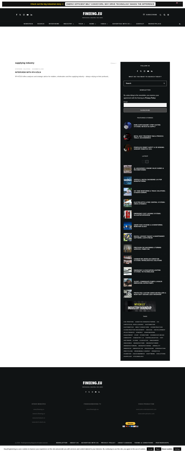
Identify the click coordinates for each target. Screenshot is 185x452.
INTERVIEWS (54, 24)
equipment (129, 335)
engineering (150, 332)
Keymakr (128, 340)
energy (140, 332)
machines (128, 343)
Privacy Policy (150, 98)
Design (149, 329)
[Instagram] (24, 15)
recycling (129, 351)
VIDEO (103, 24)
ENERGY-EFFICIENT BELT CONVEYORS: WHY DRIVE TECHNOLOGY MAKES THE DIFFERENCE (110, 4)
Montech (128, 348)
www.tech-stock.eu (38, 422)
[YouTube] (28, 15)
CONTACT (140, 24)
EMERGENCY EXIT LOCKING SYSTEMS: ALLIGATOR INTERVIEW (147, 214)
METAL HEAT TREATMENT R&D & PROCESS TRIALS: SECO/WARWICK (148, 137)
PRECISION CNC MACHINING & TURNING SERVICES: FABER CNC (147, 248)
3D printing (129, 321)
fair (136, 335)
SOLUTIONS (26, 69)
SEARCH (40, 24)
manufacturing (145, 345)
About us (74, 443)
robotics (156, 351)
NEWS (92, 24)
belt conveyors (142, 327)
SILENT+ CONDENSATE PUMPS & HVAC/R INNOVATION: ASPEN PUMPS (148, 282)
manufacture (139, 343)
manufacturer (152, 343)
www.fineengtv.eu (92, 409)
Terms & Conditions (143, 443)
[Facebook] (16, 15)
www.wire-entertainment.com (146, 409)
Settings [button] (177, 449)
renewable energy (142, 351)
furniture (145, 335)
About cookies (125, 443)
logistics (144, 340)
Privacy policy (108, 443)
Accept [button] (150, 449)
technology (139, 356)
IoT (162, 337)
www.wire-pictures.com (146, 414)
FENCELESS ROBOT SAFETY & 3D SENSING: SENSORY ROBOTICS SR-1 (149, 148)
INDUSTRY (68, 24)
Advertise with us (90, 443)
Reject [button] (158, 449)
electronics (130, 332)
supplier (128, 356)
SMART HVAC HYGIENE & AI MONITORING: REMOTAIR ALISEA (148, 225)
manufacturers (131, 345)
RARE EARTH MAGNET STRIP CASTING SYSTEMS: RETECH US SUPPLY (147, 125)
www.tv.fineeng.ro (39, 414)
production (161, 348)
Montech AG (138, 348)
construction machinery (135, 329)
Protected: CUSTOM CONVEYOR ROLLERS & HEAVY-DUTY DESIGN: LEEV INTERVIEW (150, 293)
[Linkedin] (31, 15)
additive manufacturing (145, 321)
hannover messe (157, 335)
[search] (164, 83)
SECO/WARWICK (139, 353)
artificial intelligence (134, 324)
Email (125, 102)
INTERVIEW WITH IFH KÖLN (28, 72)
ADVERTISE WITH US (121, 24)
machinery (155, 340)
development (160, 329)
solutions (161, 353)
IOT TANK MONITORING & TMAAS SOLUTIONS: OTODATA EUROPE (149, 191)
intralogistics (152, 337)
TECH (81, 24)
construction (157, 327)
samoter (128, 353)
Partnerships (162, 443)
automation (150, 324)
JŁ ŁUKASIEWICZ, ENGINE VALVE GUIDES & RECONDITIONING (149, 169)
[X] (20, 15)
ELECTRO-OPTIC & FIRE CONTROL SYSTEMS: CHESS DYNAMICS (149, 203)
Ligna (136, 340)
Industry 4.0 (139, 337)
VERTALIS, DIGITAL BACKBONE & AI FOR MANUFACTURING (148, 180)
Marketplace (154, 24)
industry (128, 337)
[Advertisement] (92, 43)
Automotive (129, 327)
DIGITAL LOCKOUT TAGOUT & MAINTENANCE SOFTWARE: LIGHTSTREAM (149, 237)
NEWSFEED (28, 24)
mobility (157, 345)
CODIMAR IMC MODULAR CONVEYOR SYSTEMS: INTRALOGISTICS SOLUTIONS (148, 259)
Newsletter (62, 443)
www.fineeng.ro (38, 409)
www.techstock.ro (38, 418)
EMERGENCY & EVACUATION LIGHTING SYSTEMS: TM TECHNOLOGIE (147, 271)
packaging (149, 348)
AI (158, 321)
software (151, 353)
